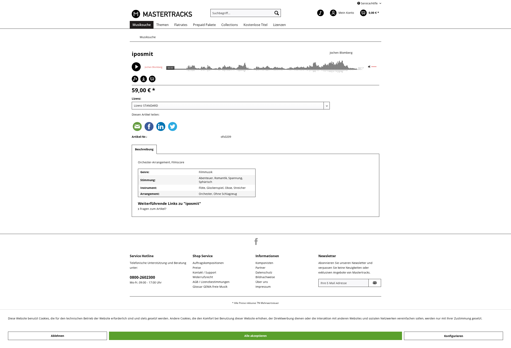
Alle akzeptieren (255, 336)
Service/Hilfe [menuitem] (369, 3)
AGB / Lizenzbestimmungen (211, 282)
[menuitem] (245, 13)
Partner (260, 268)
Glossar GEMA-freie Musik (210, 287)
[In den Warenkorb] (152, 79)
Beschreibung (144, 149)
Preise (197, 268)
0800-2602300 (142, 277)
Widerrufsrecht (203, 277)
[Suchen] (276, 13)
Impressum (263, 287)
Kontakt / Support (204, 272)
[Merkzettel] (320, 13)
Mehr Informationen (21, 323)
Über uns (262, 282)
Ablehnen (57, 336)
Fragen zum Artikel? (152, 209)
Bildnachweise (265, 277)
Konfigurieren (453, 336)
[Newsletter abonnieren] (374, 283)
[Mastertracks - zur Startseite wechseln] (162, 14)
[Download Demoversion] (144, 81)
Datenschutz (264, 272)
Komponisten (264, 263)
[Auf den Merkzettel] (135, 79)
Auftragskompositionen (208, 263)
